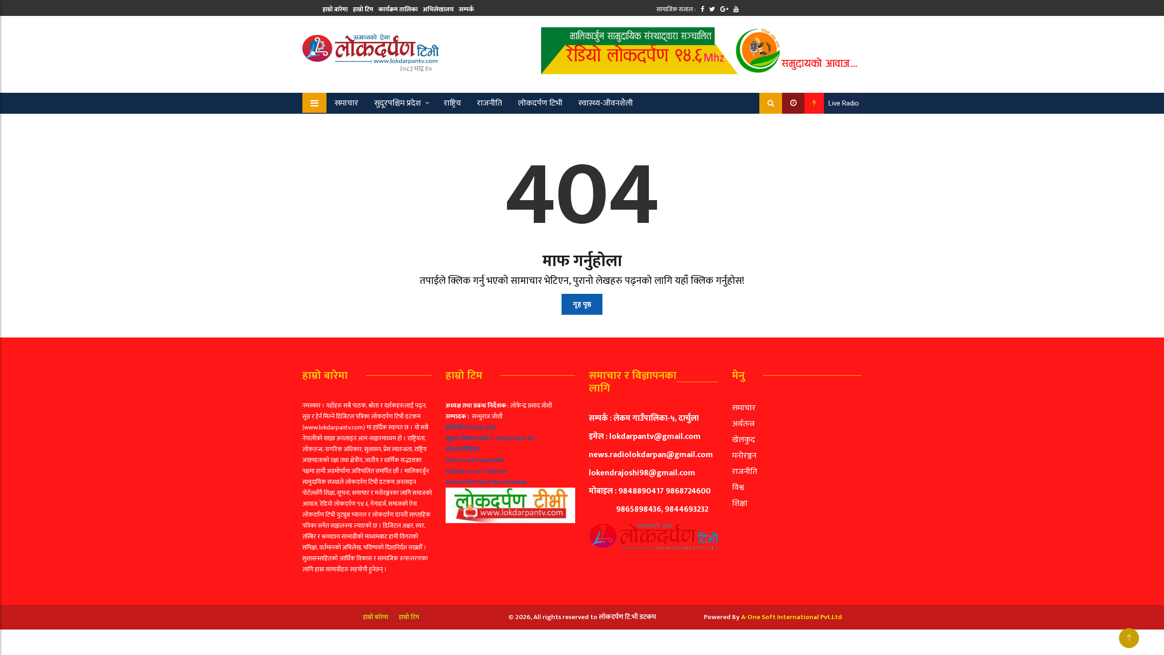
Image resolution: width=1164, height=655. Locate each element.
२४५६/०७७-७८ (515, 438)
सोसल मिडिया (462, 449)
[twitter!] (712, 9)
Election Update (395, 124)
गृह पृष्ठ (582, 304)
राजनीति (489, 103)
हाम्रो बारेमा (335, 9)
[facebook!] (702, 9)
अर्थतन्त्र (743, 424)
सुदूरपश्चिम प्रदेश (397, 103)
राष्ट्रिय (452, 103)
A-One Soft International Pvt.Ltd (791, 617)
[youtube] (736, 9)
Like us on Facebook (475, 460)
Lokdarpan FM (462, 124)
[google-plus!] (724, 9)
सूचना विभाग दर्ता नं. (470, 438)
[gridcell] (510, 461)
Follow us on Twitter (476, 471)
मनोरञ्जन (744, 456)
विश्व (738, 487)
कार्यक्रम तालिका (398, 9)
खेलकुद (340, 124)
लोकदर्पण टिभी (540, 103)
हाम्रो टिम (363, 9)
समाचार (346, 103)
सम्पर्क (466, 9)
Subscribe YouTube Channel (486, 482)
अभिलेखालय (438, 9)
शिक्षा (740, 503)
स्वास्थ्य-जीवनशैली (605, 103)
